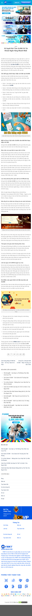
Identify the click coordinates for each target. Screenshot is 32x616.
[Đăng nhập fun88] (16, 39)
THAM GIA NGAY (26, 2)
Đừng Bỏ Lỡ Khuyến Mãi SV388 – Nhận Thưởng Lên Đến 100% (24, 362)
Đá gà (2, 498)
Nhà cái (3, 481)
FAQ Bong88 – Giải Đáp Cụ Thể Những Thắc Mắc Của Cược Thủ (15, 450)
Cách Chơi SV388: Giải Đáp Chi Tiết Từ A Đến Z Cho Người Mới (14, 464)
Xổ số (2, 493)
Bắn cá (3, 495)
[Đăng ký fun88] (16, 427)
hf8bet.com (16, 341)
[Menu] (2, 2)
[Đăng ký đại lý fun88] (16, 10)
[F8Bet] (8, 3)
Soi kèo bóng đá (5, 487)
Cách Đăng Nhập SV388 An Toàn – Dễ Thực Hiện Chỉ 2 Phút (8, 362)
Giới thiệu (5, 525)
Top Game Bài (4, 484)
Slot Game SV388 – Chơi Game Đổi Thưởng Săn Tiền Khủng (14, 454)
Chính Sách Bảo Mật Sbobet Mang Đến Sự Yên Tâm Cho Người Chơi (15, 469)
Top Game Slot (5, 490)
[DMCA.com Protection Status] (22, 602)
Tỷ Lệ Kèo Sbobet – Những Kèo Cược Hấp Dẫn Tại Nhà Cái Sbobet (15, 459)
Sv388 (11, 85)
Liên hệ (5, 528)
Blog (16, 46)
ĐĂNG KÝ (17, 2)
